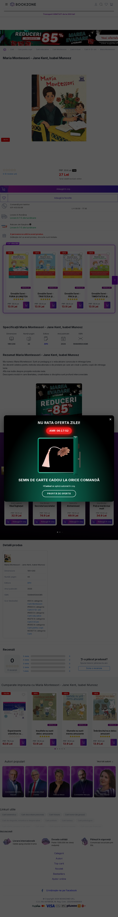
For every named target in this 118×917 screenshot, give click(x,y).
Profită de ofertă (59, 493)
